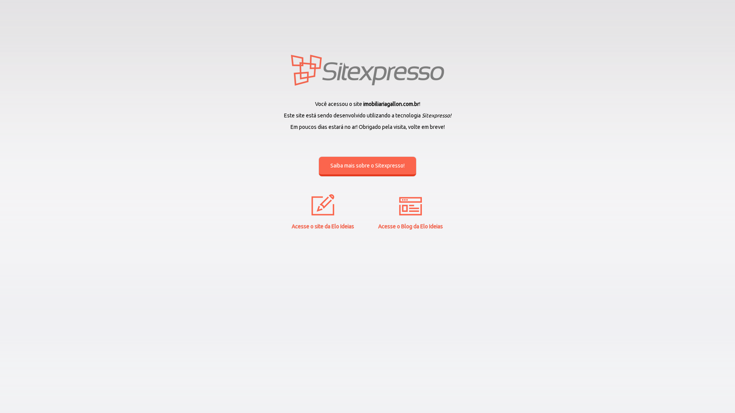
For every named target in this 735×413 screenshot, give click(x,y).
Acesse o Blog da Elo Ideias (410, 226)
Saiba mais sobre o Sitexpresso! (367, 166)
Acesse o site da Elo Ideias (323, 226)
